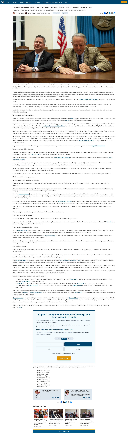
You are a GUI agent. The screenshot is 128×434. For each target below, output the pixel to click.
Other (78, 349)
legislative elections (98, 146)
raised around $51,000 (65, 201)
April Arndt (80, 283)
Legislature (65, 13)
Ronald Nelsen (73, 298)
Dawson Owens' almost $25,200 (70, 260)
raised (72, 119)
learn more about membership (69, 353)
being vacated (35, 155)
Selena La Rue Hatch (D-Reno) (32, 293)
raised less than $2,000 (86, 141)
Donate (124, 2)
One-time (58, 338)
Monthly (64, 338)
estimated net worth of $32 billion (54, 126)
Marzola (19, 283)
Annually (70, 338)
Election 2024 (56, 13)
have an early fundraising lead (88, 100)
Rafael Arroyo (77, 285)
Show (64, 431)
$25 (78, 344)
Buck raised (73, 279)
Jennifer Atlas (26, 281)
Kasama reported (18, 298)
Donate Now (64, 358)
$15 (50, 344)
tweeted (109, 222)
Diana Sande (78, 293)
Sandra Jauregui (33, 285)
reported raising (24, 194)
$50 (49, 349)
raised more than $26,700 (62, 158)
